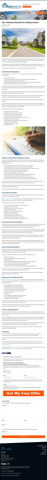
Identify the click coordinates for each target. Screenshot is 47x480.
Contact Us (40, 16)
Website (3, 425)
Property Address (7, 371)
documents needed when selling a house (12, 279)
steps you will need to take (15, 74)
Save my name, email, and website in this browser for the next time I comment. (20, 429)
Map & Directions (4, 461)
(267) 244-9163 (41, 13)
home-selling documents (40, 281)
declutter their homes (24, 161)
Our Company (32, 4)
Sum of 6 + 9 (4, 431)
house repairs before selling (10, 198)
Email (25, 375)
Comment (4, 405)
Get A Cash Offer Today (41, 445)
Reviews (38, 4)
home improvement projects (13, 229)
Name (3, 420)
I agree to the (10, 386)
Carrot (18, 475)
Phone (4, 375)
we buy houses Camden (14, 348)
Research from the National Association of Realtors (13, 268)
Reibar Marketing (11, 471)
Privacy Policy (13, 386)
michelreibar (5, 26)
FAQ (45, 16)
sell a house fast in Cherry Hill (17, 347)
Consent (5, 384)
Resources (44, 452)
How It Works (26, 4)
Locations (44, 449)
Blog (45, 450)
